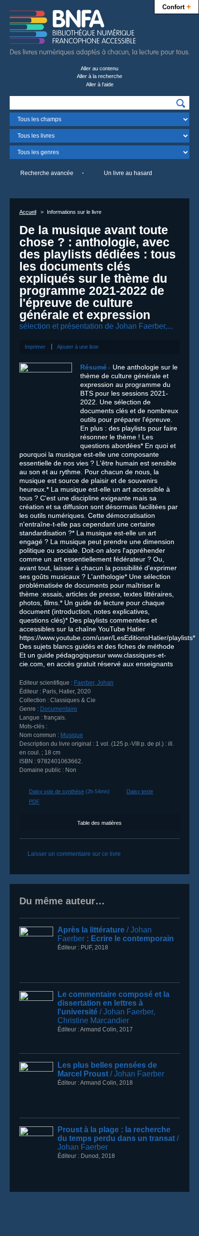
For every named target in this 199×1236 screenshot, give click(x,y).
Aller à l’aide (100, 84)
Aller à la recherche (99, 76)
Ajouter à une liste (78, 347)
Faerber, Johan (94, 682)
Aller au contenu (99, 68)
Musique (71, 735)
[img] (180, 103)
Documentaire (58, 709)
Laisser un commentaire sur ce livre (74, 854)
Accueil (27, 212)
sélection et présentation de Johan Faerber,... (96, 326)
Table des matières (99, 823)
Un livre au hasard (128, 173)
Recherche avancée (46, 173)
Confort (176, 6)
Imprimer (35, 347)
